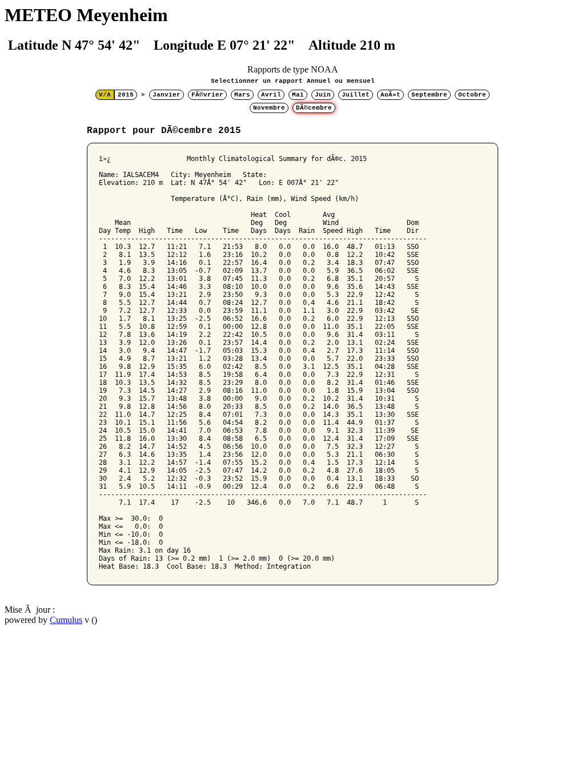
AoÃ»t (390, 94)
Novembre (269, 107)
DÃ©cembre (314, 107)
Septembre (429, 94)
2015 (126, 94)
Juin (323, 94)
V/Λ (105, 94)
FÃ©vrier (207, 94)
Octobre (472, 94)
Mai (298, 94)
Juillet (356, 94)
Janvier (167, 94)
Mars (242, 94)
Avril (271, 94)
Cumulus (66, 620)
